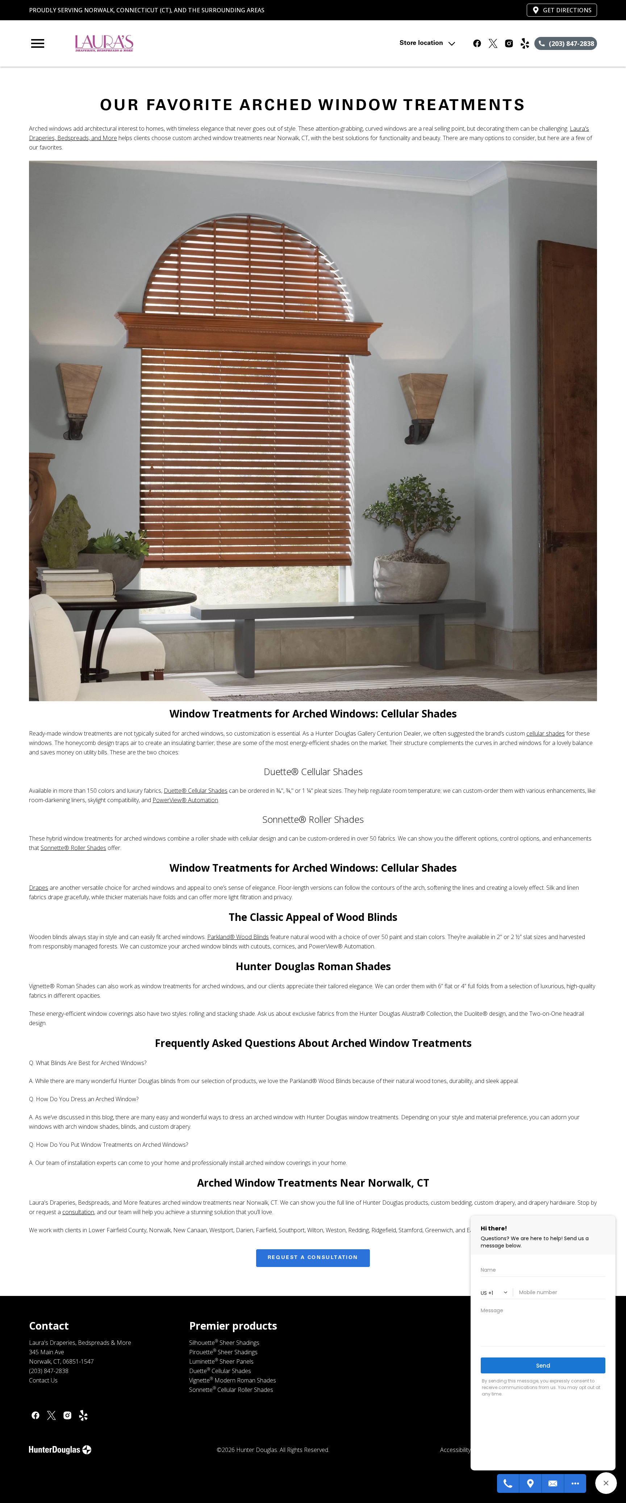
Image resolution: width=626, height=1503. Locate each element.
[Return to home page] (178, 43)
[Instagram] (67, 1415)
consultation (78, 1212)
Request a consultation (313, 1257)
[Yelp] (83, 1415)
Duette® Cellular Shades (196, 791)
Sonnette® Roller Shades (73, 848)
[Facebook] (35, 1415)
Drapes (38, 888)
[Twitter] (51, 1415)
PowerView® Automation (185, 800)
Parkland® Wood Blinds (238, 937)
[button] (37, 43)
